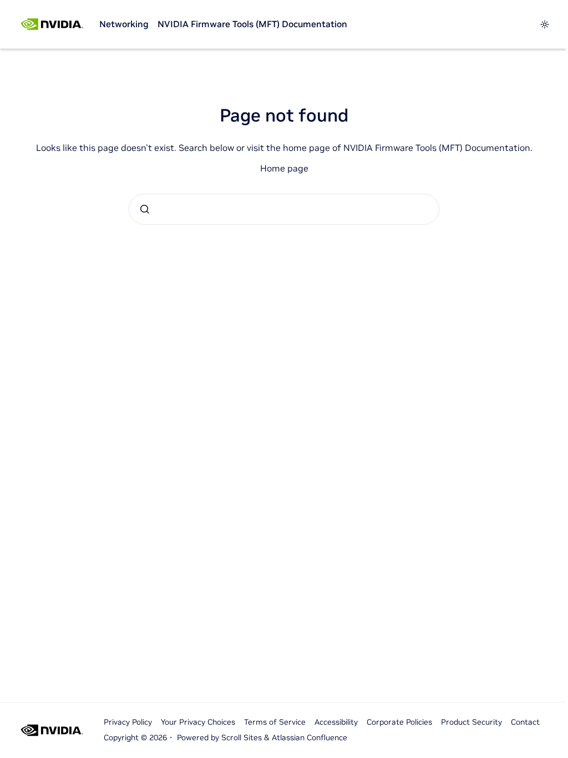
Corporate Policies (399, 722)
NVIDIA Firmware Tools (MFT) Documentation (252, 23)
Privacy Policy (128, 722)
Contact (525, 722)
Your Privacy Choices (198, 722)
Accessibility (336, 722)
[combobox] (284, 209)
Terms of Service (275, 722)
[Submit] (145, 209)
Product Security (471, 722)
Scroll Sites (241, 737)
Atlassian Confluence (309, 737)
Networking (124, 23)
